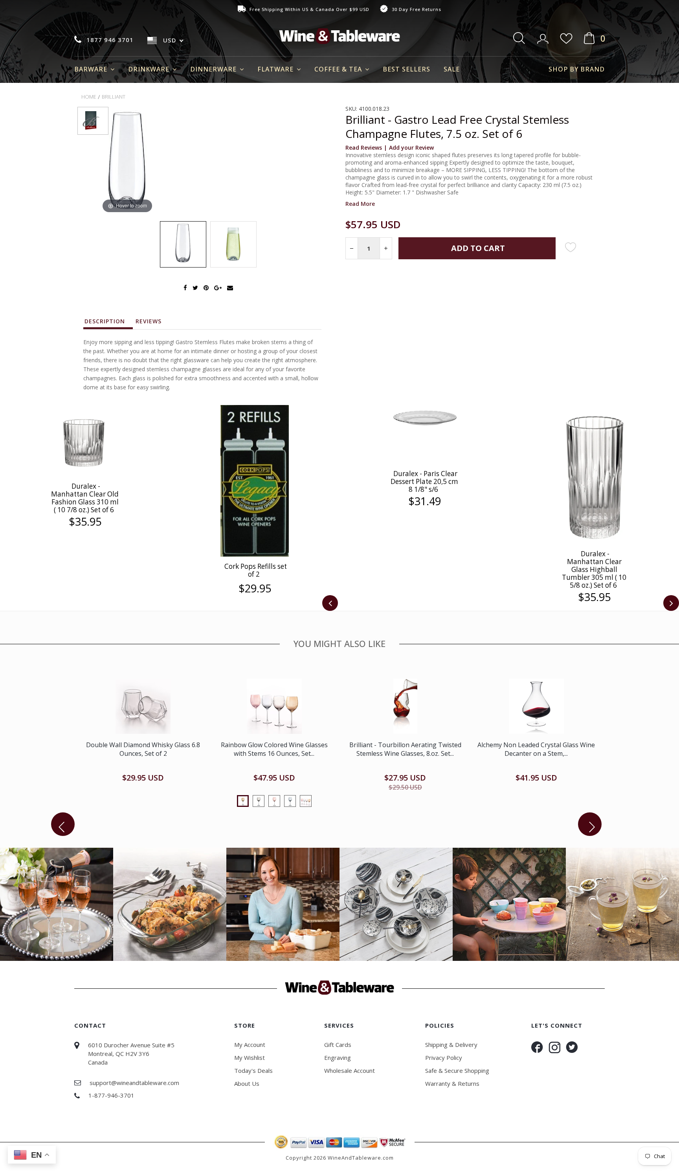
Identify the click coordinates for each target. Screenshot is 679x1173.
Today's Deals (253, 1070)
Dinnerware (214, 69)
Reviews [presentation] (148, 321)
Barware (91, 69)
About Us (246, 1083)
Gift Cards (337, 1044)
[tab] (108, 323)
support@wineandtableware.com (134, 1083)
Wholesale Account (349, 1070)
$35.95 (85, 522)
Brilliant (113, 96)
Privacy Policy (443, 1057)
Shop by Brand (577, 69)
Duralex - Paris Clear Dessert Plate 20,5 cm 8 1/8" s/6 (424, 481)
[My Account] (543, 36)
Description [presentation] (104, 321)
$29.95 (255, 588)
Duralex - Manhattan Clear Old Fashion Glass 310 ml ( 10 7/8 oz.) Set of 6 (85, 498)
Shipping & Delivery (451, 1044)
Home (88, 96)
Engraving (337, 1057)
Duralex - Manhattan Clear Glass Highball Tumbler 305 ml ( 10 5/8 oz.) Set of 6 (594, 569)
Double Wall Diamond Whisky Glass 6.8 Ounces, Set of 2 (274, 749)
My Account (249, 1044)
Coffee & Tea (339, 69)
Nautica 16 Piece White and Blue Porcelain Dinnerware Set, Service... (143, 749)
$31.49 (424, 501)
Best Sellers (406, 69)
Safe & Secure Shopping (457, 1070)
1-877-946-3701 (111, 1095)
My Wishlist (249, 1057)
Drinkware (149, 69)
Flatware (276, 69)
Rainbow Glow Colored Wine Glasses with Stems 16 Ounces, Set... (405, 749)
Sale (452, 69)
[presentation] (330, 603)
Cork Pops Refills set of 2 (255, 570)
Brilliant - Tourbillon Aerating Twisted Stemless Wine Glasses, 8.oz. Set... (536, 749)
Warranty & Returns (452, 1083)
